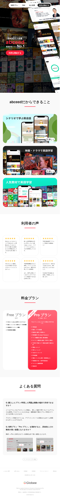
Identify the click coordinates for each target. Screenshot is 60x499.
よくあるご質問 (7, 471)
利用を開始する (44, 5)
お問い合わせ (16, 471)
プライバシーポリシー (44, 471)
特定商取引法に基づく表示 (30, 475)
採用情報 (33, 471)
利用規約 (25, 471)
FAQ (23, 5)
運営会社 (55, 471)
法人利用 (32, 5)
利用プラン (14, 5)
